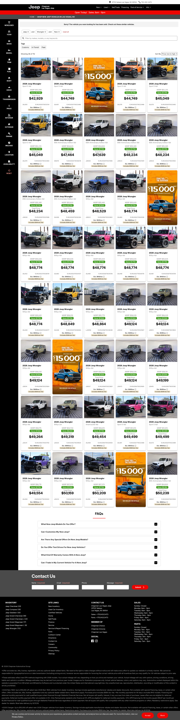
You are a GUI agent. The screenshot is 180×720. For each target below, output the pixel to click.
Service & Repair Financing (58, 628)
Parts (50, 632)
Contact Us (52, 641)
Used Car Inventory (55, 609)
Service (51, 625)
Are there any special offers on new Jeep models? (64, 539)
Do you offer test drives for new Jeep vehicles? (63, 547)
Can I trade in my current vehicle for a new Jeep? (64, 563)
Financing (125, 7)
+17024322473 (102, 614)
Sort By (158, 54)
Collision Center (54, 635)
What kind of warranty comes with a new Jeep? (63, 555)
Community (52, 647)
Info (147, 7)
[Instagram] (96, 641)
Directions (52, 638)
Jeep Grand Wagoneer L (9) (16, 625)
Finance (51, 622)
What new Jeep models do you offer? (58, 524)
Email (63, 583)
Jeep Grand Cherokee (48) (15, 616)
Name (38, 583)
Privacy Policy (53, 650)
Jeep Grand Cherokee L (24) (16, 619)
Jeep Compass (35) (13, 609)
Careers (51, 644)
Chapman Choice (98, 626)
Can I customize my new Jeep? (55, 532)
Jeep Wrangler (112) (13, 628)
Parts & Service (136, 7)
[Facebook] (92, 641)
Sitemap (51, 654)
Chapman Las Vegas (99, 632)
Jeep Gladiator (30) (13, 613)
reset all (66, 32)
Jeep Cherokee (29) (13, 606)
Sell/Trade (116, 7)
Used (106, 7)
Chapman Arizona (98, 629)
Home (32, 17)
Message (115, 583)
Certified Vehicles (55, 613)
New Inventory (54, 606)
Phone (84, 583)
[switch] (25, 47)
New (98, 7)
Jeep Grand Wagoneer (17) (15, 622)
